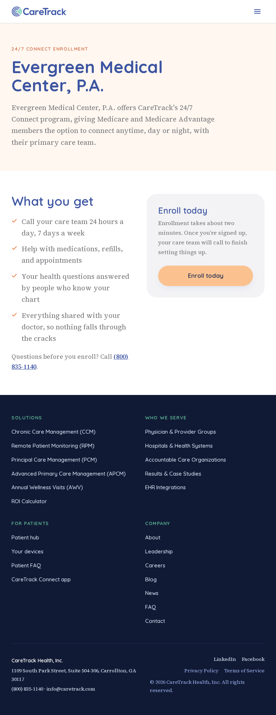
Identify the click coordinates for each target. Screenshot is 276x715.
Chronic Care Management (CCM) (54, 431)
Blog (151, 579)
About (152, 537)
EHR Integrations (165, 487)
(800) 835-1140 (27, 688)
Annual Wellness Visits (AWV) (47, 487)
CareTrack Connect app (41, 579)
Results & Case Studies (173, 473)
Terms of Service (244, 670)
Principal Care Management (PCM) (54, 459)
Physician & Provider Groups (180, 431)
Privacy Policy (201, 670)
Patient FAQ (26, 565)
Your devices (27, 551)
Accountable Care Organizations (185, 459)
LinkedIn (225, 659)
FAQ (150, 607)
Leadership (159, 551)
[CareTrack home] (40, 11)
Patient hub (25, 537)
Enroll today (206, 275)
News (151, 593)
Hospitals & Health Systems (179, 445)
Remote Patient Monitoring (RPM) (53, 445)
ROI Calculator (29, 501)
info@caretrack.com (70, 688)
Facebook (253, 659)
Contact (155, 621)
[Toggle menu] (257, 11)
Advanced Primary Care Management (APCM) (69, 473)
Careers (155, 565)
